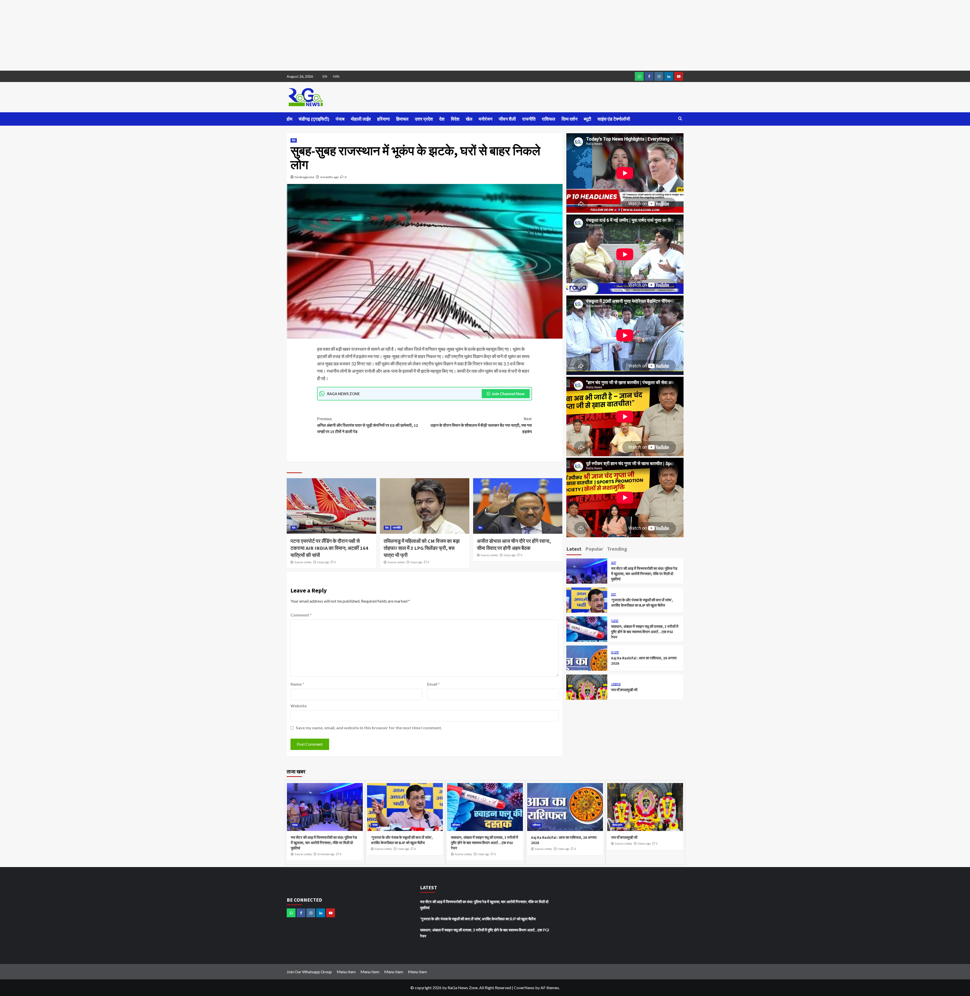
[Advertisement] (151, 35)
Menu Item (346, 971)
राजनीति (529, 119)
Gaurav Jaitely (302, 562)
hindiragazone (304, 177)
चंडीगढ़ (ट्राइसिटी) (314, 119)
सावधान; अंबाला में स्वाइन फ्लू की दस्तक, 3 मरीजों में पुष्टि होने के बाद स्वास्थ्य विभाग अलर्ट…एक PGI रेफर (644, 631)
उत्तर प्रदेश (424, 119)
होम (289, 119)
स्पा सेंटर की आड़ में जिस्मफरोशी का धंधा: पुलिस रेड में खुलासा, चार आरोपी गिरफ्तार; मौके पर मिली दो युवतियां (644, 573)
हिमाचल (402, 119)
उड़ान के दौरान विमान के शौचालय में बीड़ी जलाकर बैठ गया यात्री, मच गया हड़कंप (481, 425)
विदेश (455, 119)
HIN (336, 76)
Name (297, 684)
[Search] (680, 118)
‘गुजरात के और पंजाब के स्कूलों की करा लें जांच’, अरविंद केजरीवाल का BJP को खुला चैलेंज (478, 919)
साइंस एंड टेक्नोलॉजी (613, 119)
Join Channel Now (508, 393)
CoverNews (524, 987)
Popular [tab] (594, 549)
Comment (301, 614)
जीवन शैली (507, 119)
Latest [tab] (573, 549)
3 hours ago (644, 843)
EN (325, 76)
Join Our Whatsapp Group (309, 971)
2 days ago (323, 562)
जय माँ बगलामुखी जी (624, 689)
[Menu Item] (649, 76)
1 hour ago (403, 849)
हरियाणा (383, 119)
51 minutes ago (325, 854)
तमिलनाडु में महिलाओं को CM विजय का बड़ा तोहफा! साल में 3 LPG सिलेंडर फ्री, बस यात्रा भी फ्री (422, 548)
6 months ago (329, 177)
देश (442, 119)
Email (433, 684)
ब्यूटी (587, 119)
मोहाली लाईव (361, 119)
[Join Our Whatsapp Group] (639, 76)
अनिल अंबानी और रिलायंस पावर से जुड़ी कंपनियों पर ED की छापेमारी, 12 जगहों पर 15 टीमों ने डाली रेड (367, 425)
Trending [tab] (617, 549)
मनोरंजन (485, 119)
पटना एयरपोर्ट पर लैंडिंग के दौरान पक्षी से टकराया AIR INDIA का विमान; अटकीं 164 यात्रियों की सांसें (329, 548)
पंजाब (340, 119)
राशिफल (548, 119)
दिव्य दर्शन (569, 119)
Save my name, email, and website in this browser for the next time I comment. (369, 727)
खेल (469, 119)
